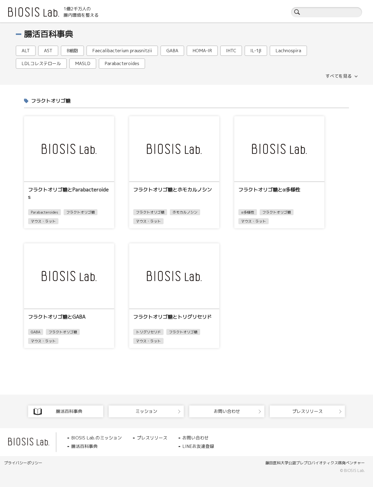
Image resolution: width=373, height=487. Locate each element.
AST (48, 51)
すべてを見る (338, 76)
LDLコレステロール (41, 63)
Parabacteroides (122, 63)
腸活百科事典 (84, 446)
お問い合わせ (195, 438)
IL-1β (255, 51)
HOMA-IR (202, 51)
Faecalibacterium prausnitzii (122, 51)
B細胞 (72, 51)
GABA (172, 51)
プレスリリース (152, 438)
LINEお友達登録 (198, 446)
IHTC (231, 51)
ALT (26, 51)
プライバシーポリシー (23, 462)
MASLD (82, 63)
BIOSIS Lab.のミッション (96, 438)
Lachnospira (288, 51)
